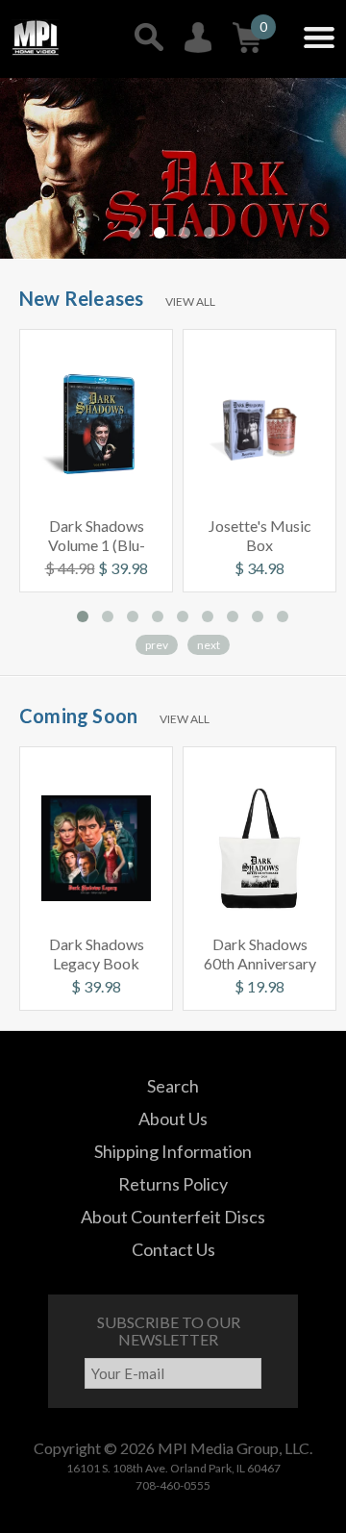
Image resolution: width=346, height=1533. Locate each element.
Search (173, 1085)
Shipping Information (173, 1151)
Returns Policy (173, 1183)
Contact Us (173, 1249)
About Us (173, 1118)
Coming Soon (78, 715)
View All (190, 301)
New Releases (81, 298)
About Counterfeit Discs (173, 1216)
